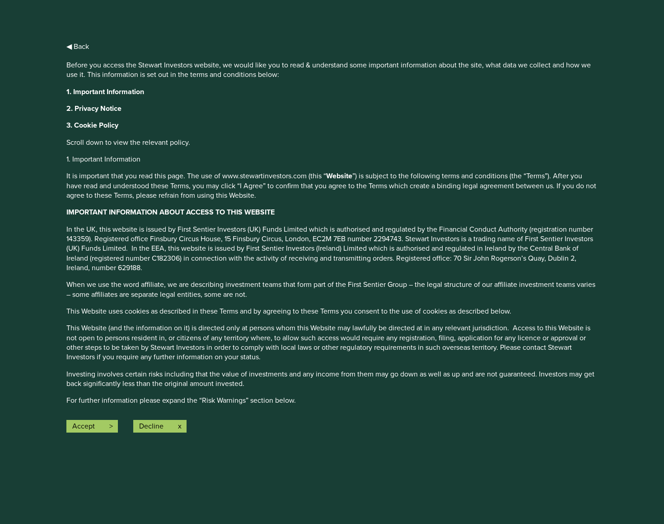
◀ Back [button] (77, 46)
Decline (151, 426)
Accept (83, 426)
